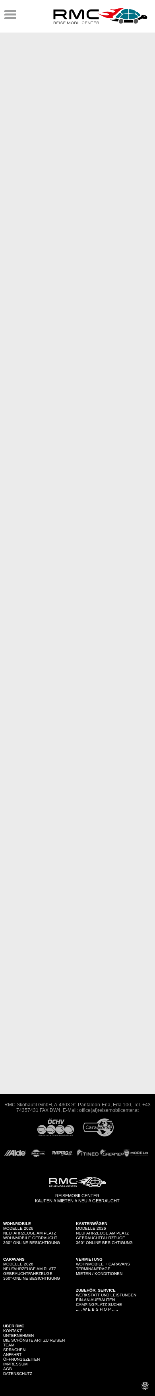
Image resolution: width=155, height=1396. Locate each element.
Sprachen (14, 1350)
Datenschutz (17, 1373)
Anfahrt (12, 1354)
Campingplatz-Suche (99, 1304)
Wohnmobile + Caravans (103, 1264)
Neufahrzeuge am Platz (29, 1233)
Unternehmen (18, 1335)
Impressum (15, 1364)
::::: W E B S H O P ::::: (97, 1309)
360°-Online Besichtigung (31, 1242)
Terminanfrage (93, 1269)
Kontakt (12, 1331)
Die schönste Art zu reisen (34, 1340)
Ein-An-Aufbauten (95, 1300)
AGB (7, 1369)
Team (8, 1345)
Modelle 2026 (18, 1228)
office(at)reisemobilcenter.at (109, 1110)
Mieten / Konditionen (99, 1273)
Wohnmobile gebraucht (30, 1238)
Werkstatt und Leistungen (106, 1295)
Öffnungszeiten (21, 1359)
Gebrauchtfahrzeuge (100, 1238)
